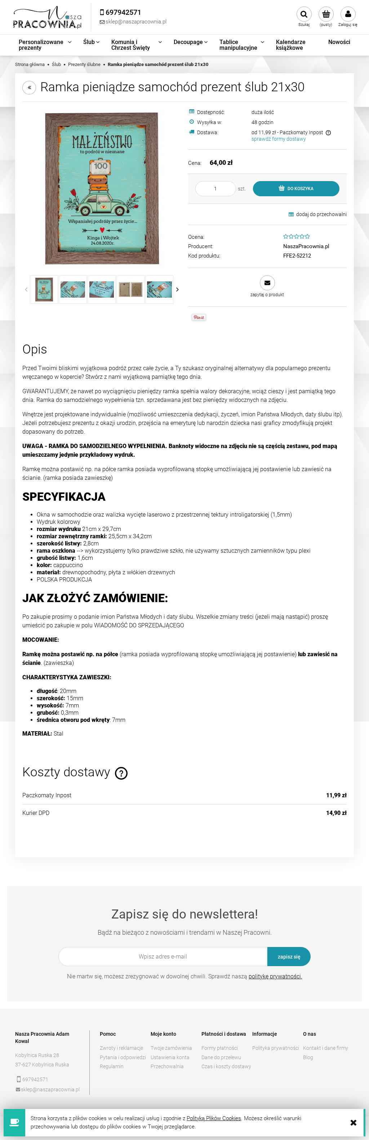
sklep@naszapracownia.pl (50, 1089)
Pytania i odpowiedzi (123, 1057)
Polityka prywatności (275, 1048)
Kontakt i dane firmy (325, 1048)
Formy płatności (219, 1048)
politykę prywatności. (275, 976)
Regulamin (112, 1066)
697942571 (35, 1079)
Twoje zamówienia (171, 1048)
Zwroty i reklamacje (121, 1048)
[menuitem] (45, 45)
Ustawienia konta (170, 1057)
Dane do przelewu (221, 1057)
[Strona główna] (48, 17)
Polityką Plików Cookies (214, 1118)
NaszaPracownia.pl (306, 246)
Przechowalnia (167, 1066)
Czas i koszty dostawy (226, 1066)
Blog (308, 1057)
